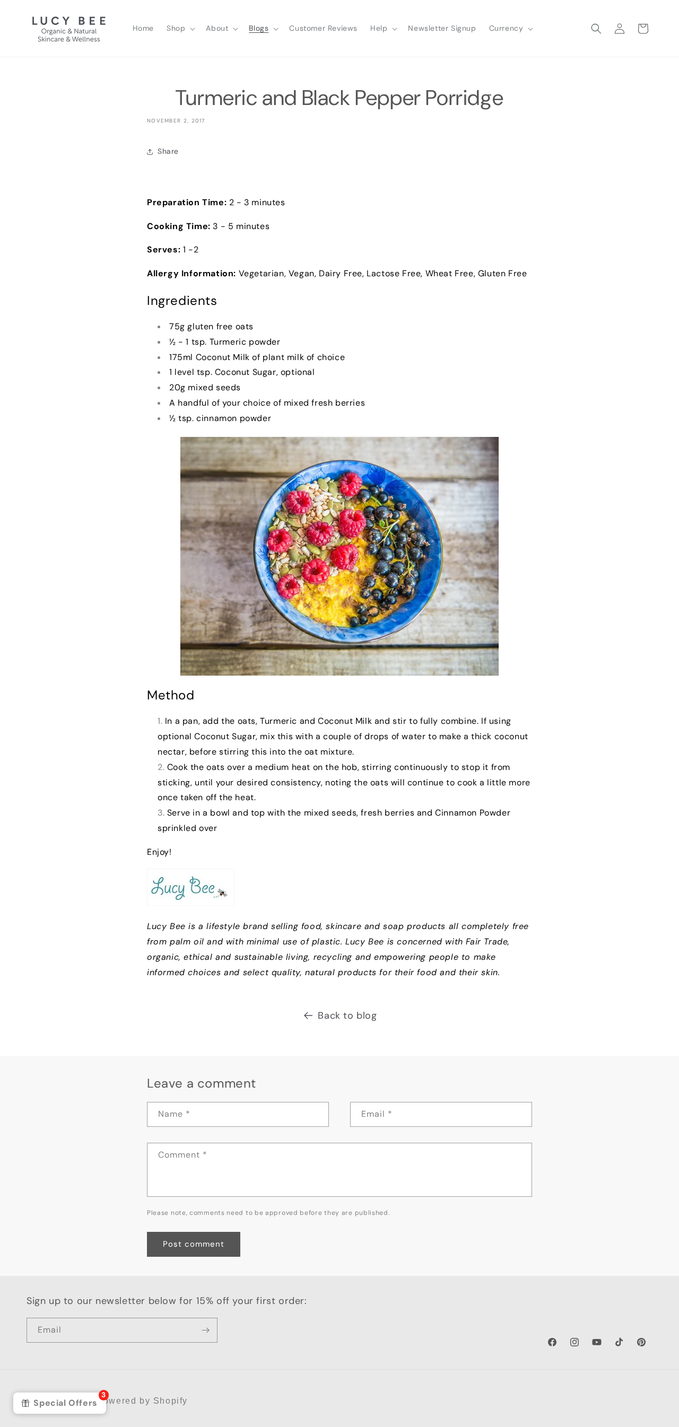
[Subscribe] (205, 1330)
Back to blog (347, 1015)
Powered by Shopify (142, 1400)
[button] (179, 28)
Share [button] (168, 151)
